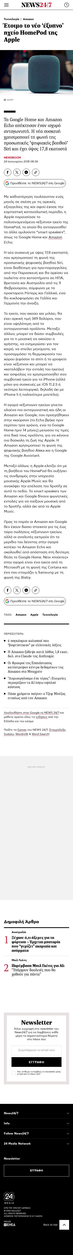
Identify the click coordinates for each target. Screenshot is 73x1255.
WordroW (21, 734)
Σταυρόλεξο (57, 730)
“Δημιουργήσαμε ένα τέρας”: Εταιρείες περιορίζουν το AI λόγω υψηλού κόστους (37, 682)
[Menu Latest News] (66, 5)
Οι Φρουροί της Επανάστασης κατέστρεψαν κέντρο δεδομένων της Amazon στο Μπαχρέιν (36, 667)
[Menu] (6, 5)
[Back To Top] (64, 1225)
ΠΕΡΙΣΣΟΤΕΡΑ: (14, 634)
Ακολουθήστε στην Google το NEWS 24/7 (31, 712)
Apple (34, 614)
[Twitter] (17, 172)
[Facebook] (7, 172)
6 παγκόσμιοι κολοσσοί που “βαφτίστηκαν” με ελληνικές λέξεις (34, 642)
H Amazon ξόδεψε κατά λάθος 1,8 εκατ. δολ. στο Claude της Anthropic (38, 654)
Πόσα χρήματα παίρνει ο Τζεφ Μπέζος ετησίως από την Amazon (36, 695)
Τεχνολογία (12, 19)
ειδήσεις (41, 717)
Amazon (28, 19)
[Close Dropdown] (68, 1113)
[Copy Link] (35, 172)
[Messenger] (26, 172)
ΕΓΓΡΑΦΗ (36, 1170)
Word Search (40, 734)
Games (21, 730)
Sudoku (9, 734)
